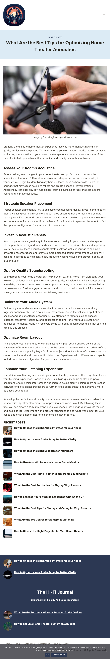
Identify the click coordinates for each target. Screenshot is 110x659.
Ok (47, 655)
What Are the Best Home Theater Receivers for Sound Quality (51, 473)
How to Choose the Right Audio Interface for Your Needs (47, 427)
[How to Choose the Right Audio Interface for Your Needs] (7, 430)
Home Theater (55, 37)
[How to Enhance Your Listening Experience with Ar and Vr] (7, 499)
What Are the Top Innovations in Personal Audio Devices (48, 612)
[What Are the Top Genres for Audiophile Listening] (7, 522)
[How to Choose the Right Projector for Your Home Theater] (7, 533)
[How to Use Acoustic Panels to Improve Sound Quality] (7, 464)
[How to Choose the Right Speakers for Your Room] (7, 453)
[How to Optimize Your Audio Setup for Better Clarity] (7, 442)
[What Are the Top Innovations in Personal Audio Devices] (7, 615)
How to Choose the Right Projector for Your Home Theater (48, 531)
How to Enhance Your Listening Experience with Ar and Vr (49, 496)
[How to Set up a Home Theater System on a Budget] (7, 626)
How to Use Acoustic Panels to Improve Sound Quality (46, 462)
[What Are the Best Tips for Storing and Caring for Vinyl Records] (7, 510)
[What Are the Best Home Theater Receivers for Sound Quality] (7, 476)
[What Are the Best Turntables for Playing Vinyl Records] (7, 487)
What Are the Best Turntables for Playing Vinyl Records (47, 485)
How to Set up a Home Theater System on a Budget (44, 623)
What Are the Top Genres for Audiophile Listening (44, 519)
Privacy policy (59, 655)
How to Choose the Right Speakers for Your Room (43, 450)
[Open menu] (104, 15)
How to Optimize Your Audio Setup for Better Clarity (45, 439)
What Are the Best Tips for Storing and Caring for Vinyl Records (52, 508)
